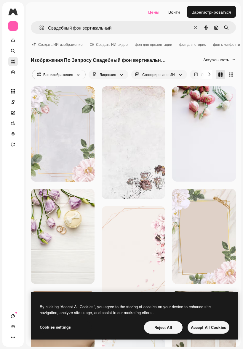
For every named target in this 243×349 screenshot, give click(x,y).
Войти (174, 12)
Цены (153, 12)
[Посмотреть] (13, 72)
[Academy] (13, 326)
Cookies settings (55, 327)
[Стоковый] (13, 61)
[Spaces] (13, 102)
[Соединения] (13, 316)
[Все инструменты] (13, 91)
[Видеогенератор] (13, 123)
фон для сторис (192, 44)
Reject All (163, 327)
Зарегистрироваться (211, 12)
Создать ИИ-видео (112, 44)
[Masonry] (220, 74)
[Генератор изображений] (13, 112)
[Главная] (13, 40)
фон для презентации (153, 44)
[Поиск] (13, 51)
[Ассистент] (13, 144)
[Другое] (13, 337)
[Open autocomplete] (39, 27)
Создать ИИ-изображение (60, 44)
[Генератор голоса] (13, 134)
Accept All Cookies (208, 327)
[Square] (231, 74)
